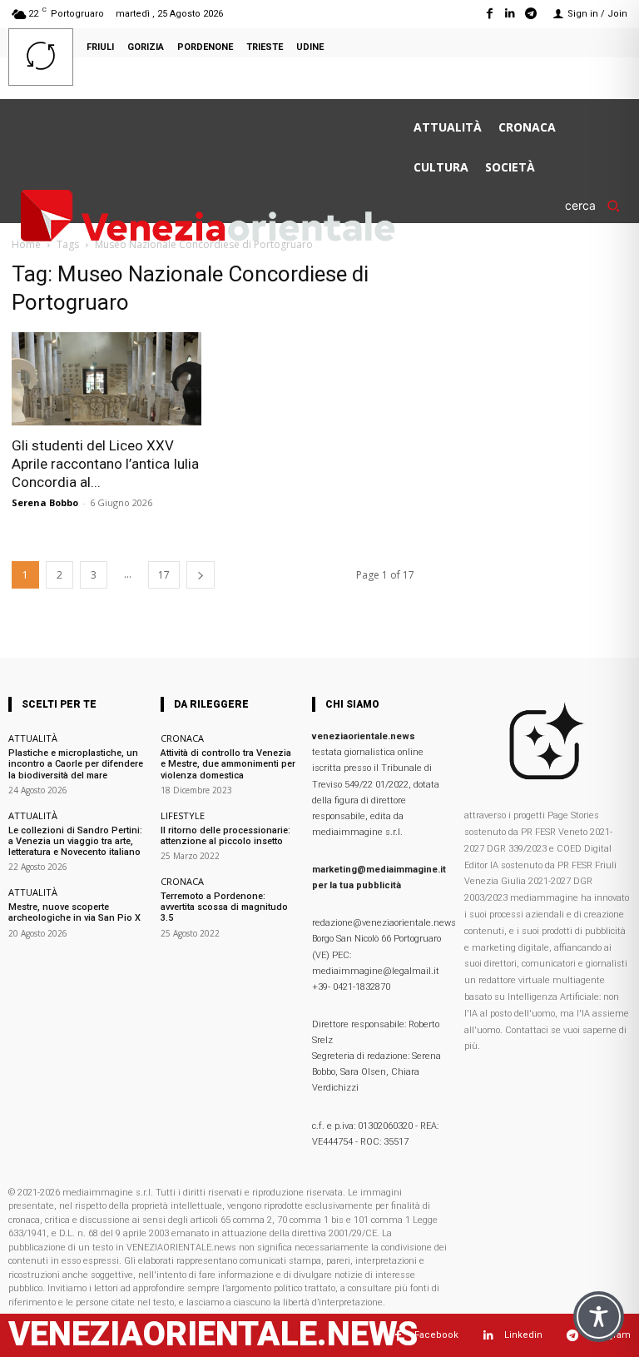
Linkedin (523, 1335)
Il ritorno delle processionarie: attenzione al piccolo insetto (225, 836)
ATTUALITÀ (32, 738)
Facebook (436, 1335)
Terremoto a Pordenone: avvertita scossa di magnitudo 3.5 (224, 907)
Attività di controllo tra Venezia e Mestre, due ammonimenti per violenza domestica (228, 764)
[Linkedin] (510, 13)
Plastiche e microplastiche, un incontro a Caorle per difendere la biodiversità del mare (75, 764)
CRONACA (182, 738)
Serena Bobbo (45, 502)
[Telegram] (531, 13)
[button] (598, 205)
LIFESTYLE (183, 815)
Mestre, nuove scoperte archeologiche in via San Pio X (74, 912)
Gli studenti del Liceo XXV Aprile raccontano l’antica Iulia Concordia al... (105, 463)
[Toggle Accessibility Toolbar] (598, 1316)
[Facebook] (488, 13)
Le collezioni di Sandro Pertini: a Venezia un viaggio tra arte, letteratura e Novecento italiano (75, 841)
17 (164, 575)
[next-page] (200, 575)
